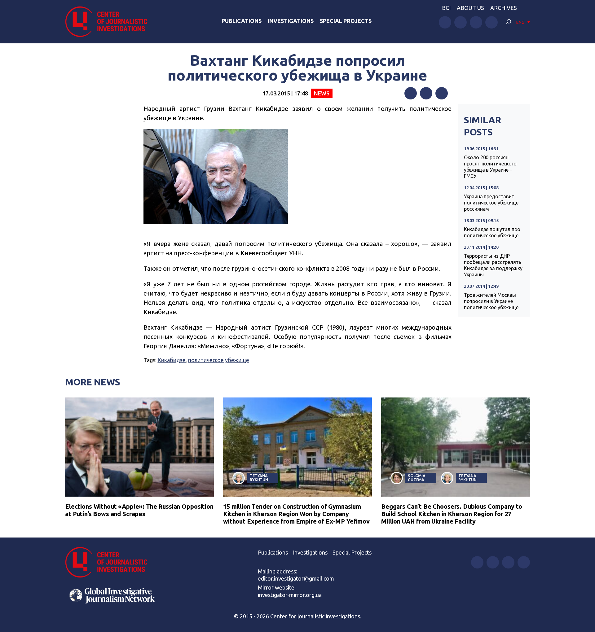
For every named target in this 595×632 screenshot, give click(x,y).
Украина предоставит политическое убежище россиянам (491, 203)
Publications (242, 21)
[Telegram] (441, 93)
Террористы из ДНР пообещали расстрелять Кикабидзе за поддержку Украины (493, 265)
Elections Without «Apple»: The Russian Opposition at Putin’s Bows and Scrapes (139, 510)
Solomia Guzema (416, 477)
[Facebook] (410, 93)
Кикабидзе (171, 360)
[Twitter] (426, 93)
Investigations (291, 21)
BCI (446, 8)
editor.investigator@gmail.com (296, 578)
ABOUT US (470, 8)
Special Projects (346, 21)
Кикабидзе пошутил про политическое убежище (492, 232)
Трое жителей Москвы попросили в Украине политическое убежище (491, 301)
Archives (503, 8)
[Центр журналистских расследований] (109, 21)
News (321, 93)
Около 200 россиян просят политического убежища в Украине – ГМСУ (490, 167)
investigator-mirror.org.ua (290, 595)
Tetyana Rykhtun (259, 477)
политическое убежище (218, 360)
